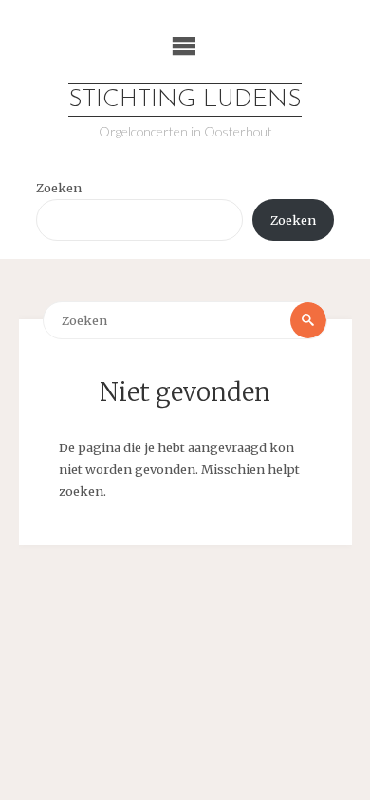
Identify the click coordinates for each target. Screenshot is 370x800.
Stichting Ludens (185, 100)
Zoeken (59, 187)
